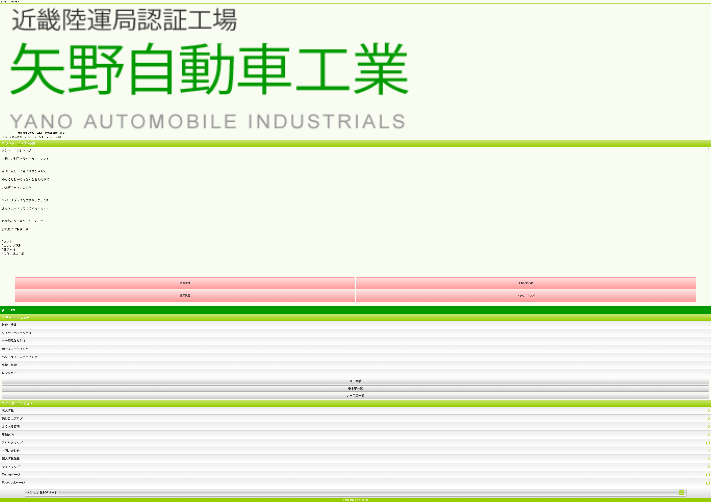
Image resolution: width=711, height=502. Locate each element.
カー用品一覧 (355, 395)
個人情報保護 (11, 458)
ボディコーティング (15, 348)
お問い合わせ (526, 282)
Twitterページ (11, 474)
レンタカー (9, 372)
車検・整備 (9, 365)
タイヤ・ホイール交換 (16, 332)
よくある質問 (11, 426)
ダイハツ (29, 137)
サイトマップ (11, 466)
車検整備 (17, 137)
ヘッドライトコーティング (19, 356)
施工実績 (185, 295)
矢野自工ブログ (12, 418)
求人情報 (8, 410)
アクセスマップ (526, 295)
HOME (5, 137)
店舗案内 (185, 282)
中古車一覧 (355, 388)
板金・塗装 (9, 324)
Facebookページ (13, 482)
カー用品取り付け (14, 340)
